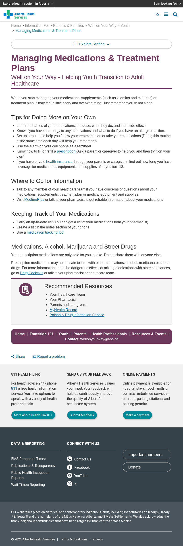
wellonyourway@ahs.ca (91, 339)
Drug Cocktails (31, 273)
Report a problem (51, 356)
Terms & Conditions (73, 539)
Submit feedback (82, 415)
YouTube (80, 476)
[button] (166, 14)
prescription (66, 151)
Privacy (98, 539)
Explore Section (91, 44)
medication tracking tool (45, 232)
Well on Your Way (102, 25)
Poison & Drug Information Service (77, 315)
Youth (125, 25)
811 (14, 388)
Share (20, 356)
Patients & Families (68, 25)
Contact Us (82, 459)
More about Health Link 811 (33, 415)
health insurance (59, 161)
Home (16, 25)
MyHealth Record (63, 310)
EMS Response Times (28, 459)
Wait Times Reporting (28, 485)
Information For (37, 25)
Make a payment (137, 415)
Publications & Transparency (33, 466)
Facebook (81, 467)
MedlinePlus (34, 199)
